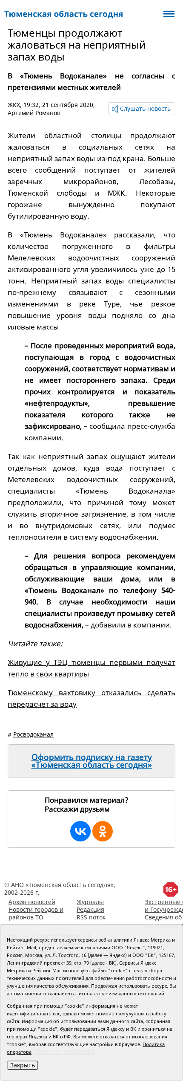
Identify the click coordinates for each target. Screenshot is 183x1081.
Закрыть (22, 1065)
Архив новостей (32, 902)
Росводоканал (33, 734)
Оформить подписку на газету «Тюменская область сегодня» (91, 760)
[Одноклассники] (102, 831)
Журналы (90, 902)
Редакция (90, 909)
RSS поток (91, 917)
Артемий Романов (34, 113)
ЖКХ (14, 105)
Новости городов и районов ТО (36, 913)
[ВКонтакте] (80, 831)
